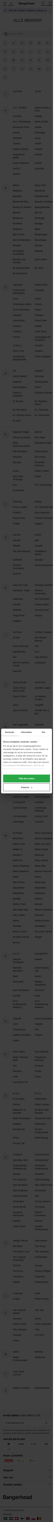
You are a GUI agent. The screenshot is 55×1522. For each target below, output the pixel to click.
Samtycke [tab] (9, 732)
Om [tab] (43, 732)
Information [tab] (26, 732)
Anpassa (25, 787)
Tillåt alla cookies (27, 778)
